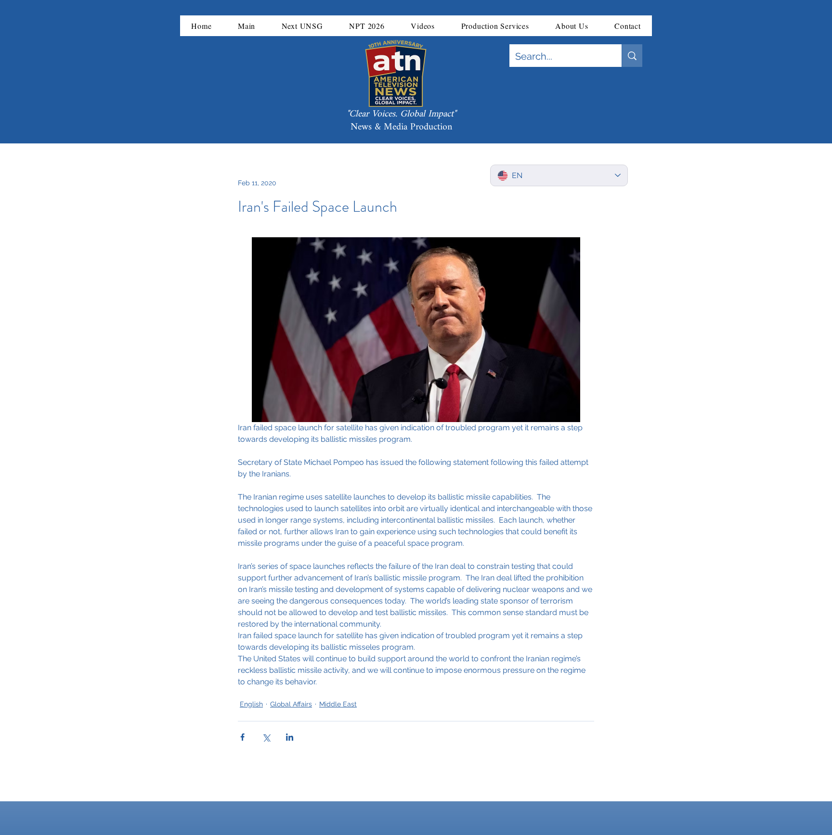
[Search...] (632, 55)
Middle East (338, 704)
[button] (247, 25)
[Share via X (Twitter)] (266, 737)
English (251, 704)
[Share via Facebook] (242, 737)
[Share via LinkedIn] (289, 737)
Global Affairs (291, 704)
